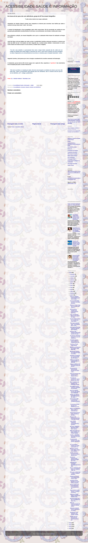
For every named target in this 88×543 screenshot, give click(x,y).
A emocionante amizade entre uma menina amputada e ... (75, 441)
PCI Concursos (71, 157)
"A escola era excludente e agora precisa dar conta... (75, 379)
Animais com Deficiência (35, 87)
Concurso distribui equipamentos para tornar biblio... (75, 298)
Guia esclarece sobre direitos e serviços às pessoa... (75, 491)
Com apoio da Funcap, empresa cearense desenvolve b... (75, 328)
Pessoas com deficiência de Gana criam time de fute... (75, 418)
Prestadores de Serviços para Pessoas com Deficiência (74, 131)
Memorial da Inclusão (72, 153)
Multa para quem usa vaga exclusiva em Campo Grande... (74, 432)
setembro (72, 279)
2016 (70, 272)
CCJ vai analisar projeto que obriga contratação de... (74, 445)
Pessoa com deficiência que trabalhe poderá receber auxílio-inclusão (76, 243)
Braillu (69, 141)
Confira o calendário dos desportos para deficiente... (75, 436)
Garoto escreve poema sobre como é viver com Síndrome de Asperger (76, 258)
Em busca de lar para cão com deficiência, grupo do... (75, 499)
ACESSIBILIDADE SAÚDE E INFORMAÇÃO (41, 6)
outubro (72, 278)
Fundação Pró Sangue (73, 150)
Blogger (53, 533)
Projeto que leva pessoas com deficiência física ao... (74, 518)
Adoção (27, 87)
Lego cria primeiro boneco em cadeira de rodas (75, 316)
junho (71, 285)
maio (71, 287)
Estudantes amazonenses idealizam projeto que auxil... (74, 459)
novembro (72, 276)
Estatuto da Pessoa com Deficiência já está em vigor (74, 477)
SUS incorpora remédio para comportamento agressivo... (74, 311)
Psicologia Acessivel (72, 163)
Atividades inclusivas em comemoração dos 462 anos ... (75, 356)
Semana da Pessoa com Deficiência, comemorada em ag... (74, 486)
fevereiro (72, 293)
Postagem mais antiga (57, 124)
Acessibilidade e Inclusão (19, 87)
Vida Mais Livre (26, 78)
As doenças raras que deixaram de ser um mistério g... (75, 337)
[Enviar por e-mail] (37, 85)
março (71, 291)
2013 (70, 526)
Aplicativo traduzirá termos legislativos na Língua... (74, 509)
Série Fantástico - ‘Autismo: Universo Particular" (73, 128)
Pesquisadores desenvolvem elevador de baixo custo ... (74, 370)
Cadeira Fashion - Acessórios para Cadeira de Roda (74, 144)
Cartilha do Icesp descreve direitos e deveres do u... (75, 454)
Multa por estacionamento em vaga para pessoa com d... (75, 504)
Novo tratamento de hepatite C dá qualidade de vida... (75, 383)
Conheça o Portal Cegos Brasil (74, 345)
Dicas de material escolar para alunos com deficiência (75, 391)
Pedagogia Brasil (71, 159)
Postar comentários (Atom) (18, 126)
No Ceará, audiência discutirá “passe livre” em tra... (74, 427)
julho (71, 283)
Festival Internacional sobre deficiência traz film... (75, 414)
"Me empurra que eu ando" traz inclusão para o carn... (75, 324)
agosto (72, 281)
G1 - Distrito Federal (16, 78)
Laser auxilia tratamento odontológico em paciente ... (74, 423)
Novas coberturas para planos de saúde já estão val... (75, 469)
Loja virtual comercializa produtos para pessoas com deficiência (76, 217)
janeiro (72, 295)
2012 (70, 528)
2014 (70, 524)
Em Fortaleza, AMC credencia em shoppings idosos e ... (75, 400)
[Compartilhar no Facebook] (40, 85)
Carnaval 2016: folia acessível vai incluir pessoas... (75, 302)
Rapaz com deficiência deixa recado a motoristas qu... (75, 409)
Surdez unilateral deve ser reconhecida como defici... (75, 320)
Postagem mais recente (15, 124)
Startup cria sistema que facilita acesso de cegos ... (74, 396)
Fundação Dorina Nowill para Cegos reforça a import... (74, 481)
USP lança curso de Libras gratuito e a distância (74, 361)
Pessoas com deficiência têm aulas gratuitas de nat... (75, 332)
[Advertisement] (73, 15)
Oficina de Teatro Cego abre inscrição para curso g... (75, 306)
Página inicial (36, 124)
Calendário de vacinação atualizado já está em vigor (75, 464)
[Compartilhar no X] (39, 85)
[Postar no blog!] (38, 85)
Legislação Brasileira (72, 152)
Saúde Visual (71, 165)
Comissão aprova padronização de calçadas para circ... (75, 341)
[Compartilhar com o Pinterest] (41, 85)
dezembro (72, 274)
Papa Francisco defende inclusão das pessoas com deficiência (76, 229)
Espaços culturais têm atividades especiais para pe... (75, 365)
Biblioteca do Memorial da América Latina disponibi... (75, 348)
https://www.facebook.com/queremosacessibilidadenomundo (74, 173)
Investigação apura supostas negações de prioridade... (75, 387)
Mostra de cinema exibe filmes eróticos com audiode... (75, 450)
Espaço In (70, 148)
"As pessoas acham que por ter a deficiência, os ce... (74, 405)
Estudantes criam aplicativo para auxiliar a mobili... (74, 513)
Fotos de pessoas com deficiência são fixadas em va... (75, 374)
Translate (78, 61)
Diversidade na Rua (72, 147)
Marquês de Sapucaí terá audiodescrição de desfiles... (75, 352)
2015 (70, 522)
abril (71, 289)
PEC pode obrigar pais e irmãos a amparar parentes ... (75, 473)
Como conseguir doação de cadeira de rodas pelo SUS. (74, 204)
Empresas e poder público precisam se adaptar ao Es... (75, 495)
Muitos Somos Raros (72, 155)
